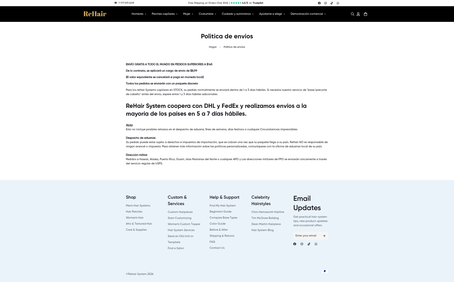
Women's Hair (134, 217)
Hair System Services (181, 230)
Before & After (219, 230)
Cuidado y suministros (236, 14)
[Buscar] (351, 14)
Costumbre (206, 14)
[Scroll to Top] (447, 263)
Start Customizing (179, 218)
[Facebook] (319, 3)
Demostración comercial (307, 14)
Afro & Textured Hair (139, 223)
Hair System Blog (262, 230)
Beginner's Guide (220, 211)
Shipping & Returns (222, 236)
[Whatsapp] (338, 3)
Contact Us (217, 248)
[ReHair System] (94, 14)
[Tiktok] (332, 3)
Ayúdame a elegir (270, 14)
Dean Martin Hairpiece (266, 224)
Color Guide (218, 223)
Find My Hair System (223, 205)
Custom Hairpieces (180, 212)
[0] (365, 14)
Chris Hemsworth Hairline (267, 212)
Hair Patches (134, 211)
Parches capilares (163, 14)
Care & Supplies (136, 230)
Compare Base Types (223, 217)
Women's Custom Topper (184, 224)
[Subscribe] (324, 236)
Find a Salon (176, 248)
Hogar (213, 47)
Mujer (186, 14)
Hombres (137, 14)
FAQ (212, 242)
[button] (351, 14)
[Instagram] (325, 3)
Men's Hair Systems (138, 205)
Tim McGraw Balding (265, 218)
